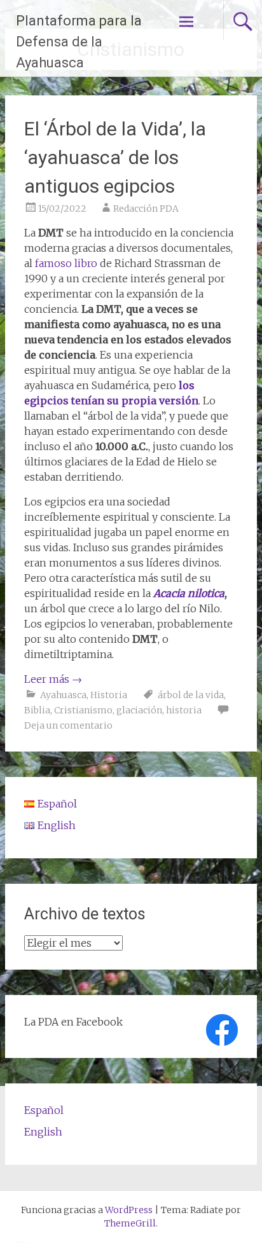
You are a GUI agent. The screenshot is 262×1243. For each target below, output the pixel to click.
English (43, 1131)
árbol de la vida (191, 695)
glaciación (139, 710)
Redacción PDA (146, 208)
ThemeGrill (130, 1223)
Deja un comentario (68, 725)
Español (44, 1110)
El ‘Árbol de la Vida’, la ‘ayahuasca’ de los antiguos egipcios (115, 157)
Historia (108, 695)
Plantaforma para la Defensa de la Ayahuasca (79, 42)
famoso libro (66, 263)
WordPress (129, 1210)
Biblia (37, 710)
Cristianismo (83, 710)
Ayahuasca (63, 695)
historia (184, 710)
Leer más (53, 679)
